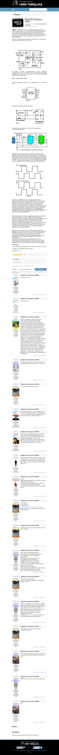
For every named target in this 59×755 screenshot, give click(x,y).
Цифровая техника (34, 18)
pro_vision (16, 298)
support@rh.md (26, 750)
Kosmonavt (15, 550)
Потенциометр (17, 262)
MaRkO (15, 275)
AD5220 (20, 250)
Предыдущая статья (17, 266)
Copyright (14, 750)
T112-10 (16, 359)
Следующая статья (28, 266)
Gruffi (16, 316)
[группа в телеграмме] (41, 747)
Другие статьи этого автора (31, 26)
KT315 (15, 651)
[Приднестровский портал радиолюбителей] (20, 747)
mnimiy (15, 455)
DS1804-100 (30, 614)
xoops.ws (35, 750)
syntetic (16, 431)
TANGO (15, 409)
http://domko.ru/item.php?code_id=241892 (32, 507)
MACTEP (32, 24)
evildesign (16, 384)
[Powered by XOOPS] (36, 747)
